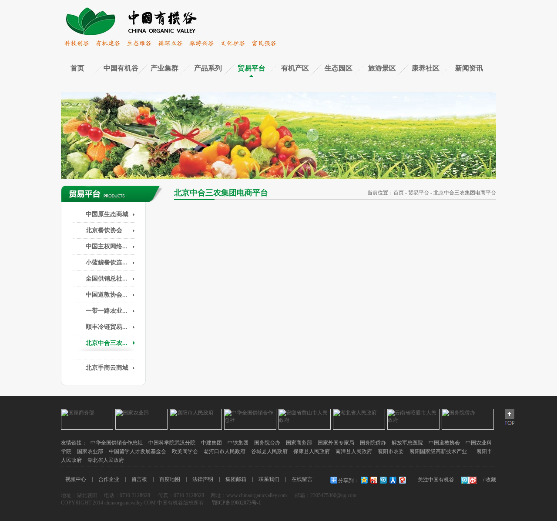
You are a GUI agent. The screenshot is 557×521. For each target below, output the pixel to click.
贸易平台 (251, 68)
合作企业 (108, 479)
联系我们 (268, 479)
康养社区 (426, 68)
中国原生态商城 (107, 214)
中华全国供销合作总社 (117, 443)
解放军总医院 (407, 443)
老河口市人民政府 (224, 451)
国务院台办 (267, 443)
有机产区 (295, 68)
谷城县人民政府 (269, 451)
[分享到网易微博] (402, 479)
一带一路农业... (107, 310)
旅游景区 (382, 68)
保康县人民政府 (311, 451)
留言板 (139, 479)
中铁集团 (238, 443)
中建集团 (211, 443)
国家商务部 (299, 443)
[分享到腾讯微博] (383, 479)
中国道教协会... (107, 294)
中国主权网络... (107, 246)
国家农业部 (90, 451)
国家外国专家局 (336, 443)
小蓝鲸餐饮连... (107, 262)
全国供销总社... (107, 278)
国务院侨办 (373, 443)
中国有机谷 (121, 68)
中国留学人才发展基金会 (137, 451)
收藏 (491, 480)
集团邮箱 (235, 479)
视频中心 (75, 479)
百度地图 (169, 479)
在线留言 (302, 479)
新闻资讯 (469, 68)
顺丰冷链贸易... (107, 327)
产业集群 (164, 68)
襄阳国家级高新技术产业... (440, 451)
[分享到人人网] (392, 479)
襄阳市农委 (391, 451)
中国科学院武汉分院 (171, 443)
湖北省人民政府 (105, 460)
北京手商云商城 (107, 367)
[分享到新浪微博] (373, 479)
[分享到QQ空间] (364, 479)
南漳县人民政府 (354, 451)
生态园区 (338, 68)
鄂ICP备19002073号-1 (236, 503)
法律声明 (202, 479)
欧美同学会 (185, 451)
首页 (77, 68)
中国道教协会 (444, 443)
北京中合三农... (107, 343)
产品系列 (208, 68)
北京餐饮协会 (104, 230)
